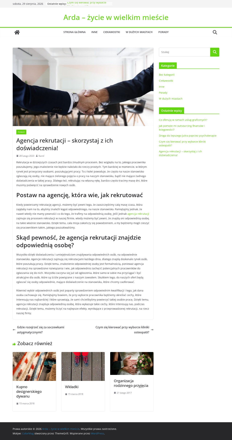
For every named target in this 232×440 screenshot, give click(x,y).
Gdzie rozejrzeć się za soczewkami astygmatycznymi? (40, 329)
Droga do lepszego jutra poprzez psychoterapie (187, 135)
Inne (94, 32)
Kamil (41, 155)
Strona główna (74, 32)
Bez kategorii (167, 74)
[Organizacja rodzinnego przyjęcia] (132, 355)
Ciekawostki (111, 32)
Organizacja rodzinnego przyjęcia (131, 383)
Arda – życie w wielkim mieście (116, 17)
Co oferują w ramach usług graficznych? (183, 120)
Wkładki (71, 386)
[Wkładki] (83, 355)
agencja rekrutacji (138, 213)
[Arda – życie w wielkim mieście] (17, 32)
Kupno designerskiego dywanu (29, 391)
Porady (163, 32)
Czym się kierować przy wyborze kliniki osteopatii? (86, 5)
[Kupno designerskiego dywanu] (34, 355)
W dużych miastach (139, 32)
